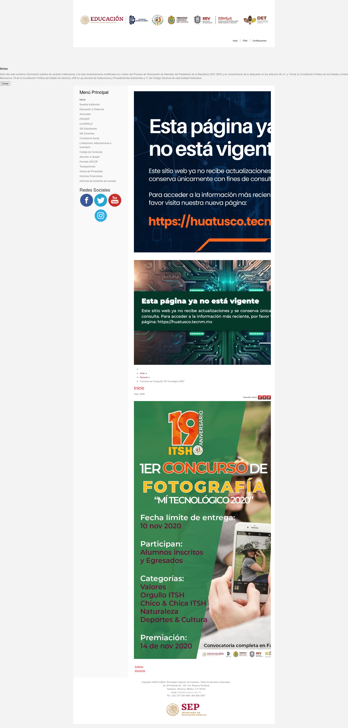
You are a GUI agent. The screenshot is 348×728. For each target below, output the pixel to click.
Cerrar (5, 83)
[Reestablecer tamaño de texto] (264, 397)
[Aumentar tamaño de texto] (260, 397)
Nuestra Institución (90, 104)
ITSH (245, 40)
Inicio (235, 40)
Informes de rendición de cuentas (98, 181)
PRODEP (85, 118)
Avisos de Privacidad (91, 171)
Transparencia (87, 166)
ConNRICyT (86, 123)
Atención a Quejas (90, 156)
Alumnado (85, 114)
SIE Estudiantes (88, 128)
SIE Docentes (87, 133)
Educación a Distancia (92, 109)
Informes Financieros (91, 176)
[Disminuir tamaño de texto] (269, 397)
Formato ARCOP (89, 161)
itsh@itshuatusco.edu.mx (189, 692)
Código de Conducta (91, 151)
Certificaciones (259, 40)
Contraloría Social (89, 138)
